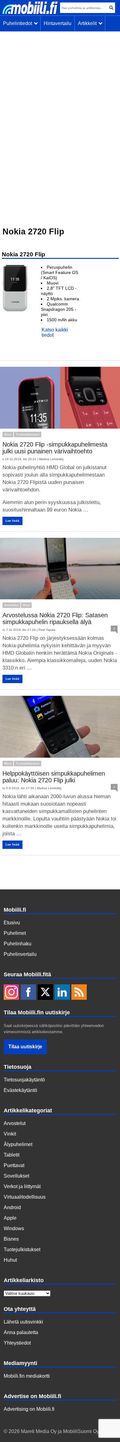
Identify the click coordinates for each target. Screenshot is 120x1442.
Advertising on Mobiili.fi (29, 1409)
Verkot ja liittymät (22, 1186)
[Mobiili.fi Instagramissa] (11, 992)
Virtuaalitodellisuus (25, 1197)
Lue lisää (12, 520)
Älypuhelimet (18, 1144)
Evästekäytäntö (20, 1090)
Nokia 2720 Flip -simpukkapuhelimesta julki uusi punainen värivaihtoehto (54, 448)
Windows (14, 1228)
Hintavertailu (57, 23)
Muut (7, 434)
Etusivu (12, 922)
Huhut (10, 1260)
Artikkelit (88, 23)
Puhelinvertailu (20, 954)
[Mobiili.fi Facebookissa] (28, 992)
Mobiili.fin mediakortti (27, 1376)
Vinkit (10, 1133)
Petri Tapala (46, 629)
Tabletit (11, 1154)
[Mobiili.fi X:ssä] (45, 992)
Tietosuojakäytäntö (24, 1079)
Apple (10, 1218)
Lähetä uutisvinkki (23, 1321)
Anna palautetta (21, 1332)
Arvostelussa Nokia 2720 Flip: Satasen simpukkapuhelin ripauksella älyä (55, 618)
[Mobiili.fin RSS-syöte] (79, 992)
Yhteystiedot (17, 1343)
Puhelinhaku (17, 943)
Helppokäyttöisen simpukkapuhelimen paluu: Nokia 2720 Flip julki (53, 777)
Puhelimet (15, 933)
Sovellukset (16, 1176)
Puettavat (14, 1165)
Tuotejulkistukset (27, 434)
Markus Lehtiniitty (51, 459)
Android (12, 1207)
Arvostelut (11, 605)
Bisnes (11, 1239)
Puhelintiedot (18, 23)
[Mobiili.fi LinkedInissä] (62, 992)
